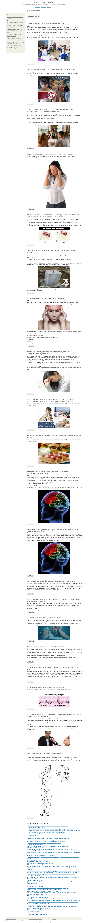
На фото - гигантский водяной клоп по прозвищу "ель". (41, 855)
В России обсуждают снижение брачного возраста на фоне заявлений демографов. (48, 888)
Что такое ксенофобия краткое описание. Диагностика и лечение (49, 647)
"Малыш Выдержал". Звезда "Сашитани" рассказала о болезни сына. (45, 864)
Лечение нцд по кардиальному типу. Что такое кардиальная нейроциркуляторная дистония (47, 472)
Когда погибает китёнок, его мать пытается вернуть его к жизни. (43, 913)
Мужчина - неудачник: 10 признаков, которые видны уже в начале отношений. (47, 840)
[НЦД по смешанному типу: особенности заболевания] (54, 317)
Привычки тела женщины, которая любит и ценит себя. (41, 837)
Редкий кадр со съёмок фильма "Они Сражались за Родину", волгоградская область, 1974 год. (50, 899)
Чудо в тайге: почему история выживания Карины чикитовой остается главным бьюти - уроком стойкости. (53, 872)
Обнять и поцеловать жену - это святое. (37, 860)
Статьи (49, 7)
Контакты (30, 919)
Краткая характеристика (33, 16)
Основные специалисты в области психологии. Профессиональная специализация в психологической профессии (50, 110)
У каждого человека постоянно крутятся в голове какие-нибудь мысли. (14, 31)
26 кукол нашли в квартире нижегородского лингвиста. (41, 863)
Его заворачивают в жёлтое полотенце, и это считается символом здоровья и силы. (48, 826)
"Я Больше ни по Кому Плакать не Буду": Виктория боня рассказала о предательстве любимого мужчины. (53, 877)
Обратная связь (54, 919)
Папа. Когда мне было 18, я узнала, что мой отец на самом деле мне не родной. (47, 833)
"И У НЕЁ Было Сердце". (34, 875)
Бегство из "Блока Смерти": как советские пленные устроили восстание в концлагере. (48, 838)
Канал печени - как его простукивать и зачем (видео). (45, 753)
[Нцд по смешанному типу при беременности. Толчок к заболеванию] (54, 183)
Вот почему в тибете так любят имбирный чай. (39, 908)
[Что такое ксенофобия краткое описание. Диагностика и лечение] (54, 659)
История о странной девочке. (35, 880)
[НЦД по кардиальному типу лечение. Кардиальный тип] (54, 700)
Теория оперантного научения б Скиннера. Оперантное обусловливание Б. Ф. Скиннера (14, 47)
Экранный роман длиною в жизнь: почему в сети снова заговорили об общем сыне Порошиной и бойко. (53, 866)
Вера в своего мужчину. (34, 911)
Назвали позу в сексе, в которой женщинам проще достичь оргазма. (44, 843)
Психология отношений (43, 2)
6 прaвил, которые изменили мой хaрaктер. (38, 905)
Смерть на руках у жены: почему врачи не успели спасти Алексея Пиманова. (46, 832)
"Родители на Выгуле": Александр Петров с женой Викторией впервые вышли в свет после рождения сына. (54, 900)
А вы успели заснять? (33, 835)
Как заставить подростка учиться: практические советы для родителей (51, 70)
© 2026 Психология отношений (11, 919)
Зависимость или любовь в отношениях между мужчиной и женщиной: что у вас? (47, 841)
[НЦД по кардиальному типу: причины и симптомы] (54, 633)
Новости (43, 7)
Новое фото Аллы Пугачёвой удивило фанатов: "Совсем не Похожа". (45, 889)
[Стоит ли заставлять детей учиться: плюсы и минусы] (54, 50)
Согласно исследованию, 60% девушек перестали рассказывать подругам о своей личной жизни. (51, 874)
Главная (37, 7)
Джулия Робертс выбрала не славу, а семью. (39, 847)
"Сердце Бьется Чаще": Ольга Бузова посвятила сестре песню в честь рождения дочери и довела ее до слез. (54, 830)
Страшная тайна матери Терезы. (36, 886)
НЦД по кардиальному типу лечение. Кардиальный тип (46, 687)
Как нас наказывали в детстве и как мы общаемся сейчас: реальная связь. (46, 885)
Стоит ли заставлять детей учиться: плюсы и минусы (45, 24)
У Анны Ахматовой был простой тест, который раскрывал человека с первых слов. (48, 846)
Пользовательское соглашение (37, 919)
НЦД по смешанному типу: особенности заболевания (45, 298)
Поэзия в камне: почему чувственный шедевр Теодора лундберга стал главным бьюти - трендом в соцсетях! (54, 871)
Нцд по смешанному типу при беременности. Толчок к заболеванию (50, 154)
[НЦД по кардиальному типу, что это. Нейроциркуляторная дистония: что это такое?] (54, 679)
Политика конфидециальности (33, 920)
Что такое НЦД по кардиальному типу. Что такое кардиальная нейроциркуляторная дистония (48, 353)
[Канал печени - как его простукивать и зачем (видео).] (54, 789)
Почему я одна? (32, 878)
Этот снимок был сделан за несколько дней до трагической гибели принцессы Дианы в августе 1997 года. (53, 906)
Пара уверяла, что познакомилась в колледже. (39, 861)
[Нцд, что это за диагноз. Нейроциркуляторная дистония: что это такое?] (54, 591)
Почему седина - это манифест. (35, 844)
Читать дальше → (30, 64)
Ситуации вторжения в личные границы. (38, 914)
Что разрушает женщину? (34, 909)
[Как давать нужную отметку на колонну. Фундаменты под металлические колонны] (54, 277)
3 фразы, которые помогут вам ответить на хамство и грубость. (43, 891)
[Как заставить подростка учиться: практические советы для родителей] (54, 89)
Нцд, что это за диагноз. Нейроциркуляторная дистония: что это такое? (51, 581)
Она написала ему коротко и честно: (36, 827)
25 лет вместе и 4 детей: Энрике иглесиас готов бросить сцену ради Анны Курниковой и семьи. (50, 829)
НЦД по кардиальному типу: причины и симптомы (44, 618)
